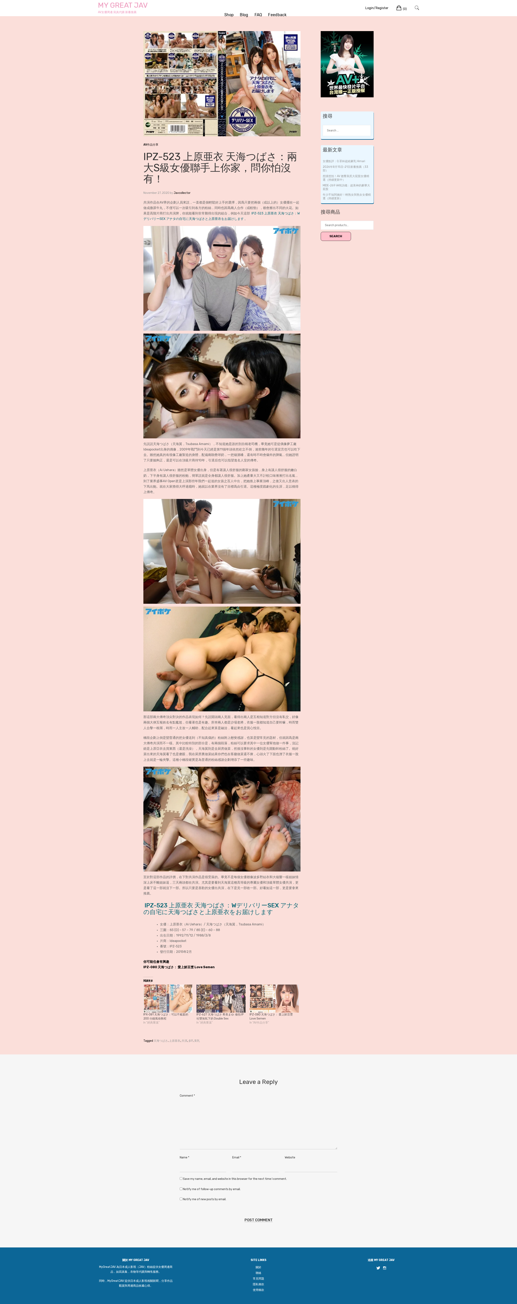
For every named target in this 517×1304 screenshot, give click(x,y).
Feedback (277, 14)
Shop (229, 14)
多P (190, 1041)
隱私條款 (258, 1284)
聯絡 (258, 1273)
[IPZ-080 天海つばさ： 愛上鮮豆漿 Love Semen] (274, 999)
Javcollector (182, 193)
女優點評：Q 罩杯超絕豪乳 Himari (344, 161)
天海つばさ (161, 1041)
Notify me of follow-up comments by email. (212, 1189)
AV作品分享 (150, 144)
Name (184, 1157)
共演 (184, 1041)
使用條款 (258, 1290)
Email (236, 1157)
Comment (187, 1095)
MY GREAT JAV (123, 5)
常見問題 (258, 1278)
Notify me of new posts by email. (204, 1199)
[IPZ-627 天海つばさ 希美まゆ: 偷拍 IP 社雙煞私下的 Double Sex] (221, 999)
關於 (258, 1267)
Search (335, 236)
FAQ (258, 14)
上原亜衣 (174, 1041)
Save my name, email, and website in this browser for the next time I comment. (235, 1179)
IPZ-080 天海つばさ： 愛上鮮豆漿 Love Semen (179, 967)
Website (290, 1157)
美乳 (197, 1041)
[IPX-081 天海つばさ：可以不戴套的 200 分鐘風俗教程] (167, 999)
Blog (244, 14)
